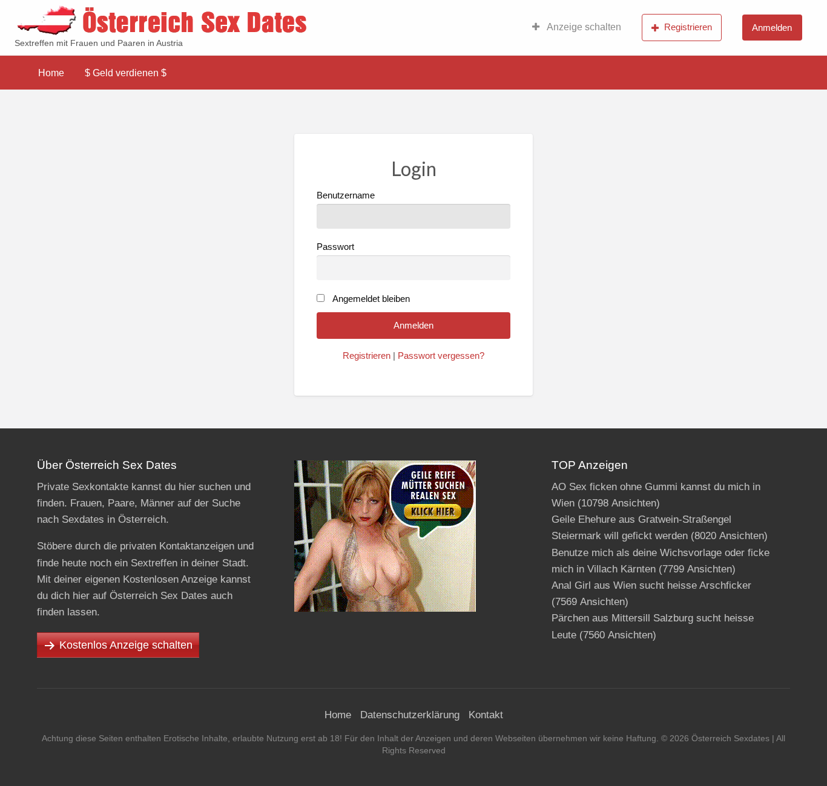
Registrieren (688, 27)
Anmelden (772, 27)
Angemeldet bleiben (371, 299)
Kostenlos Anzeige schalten (126, 645)
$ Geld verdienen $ (125, 73)
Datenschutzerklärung (410, 715)
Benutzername (346, 195)
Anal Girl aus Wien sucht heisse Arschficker (651, 585)
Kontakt (486, 715)
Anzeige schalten (583, 27)
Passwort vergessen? (441, 356)
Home (51, 73)
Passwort (335, 247)
